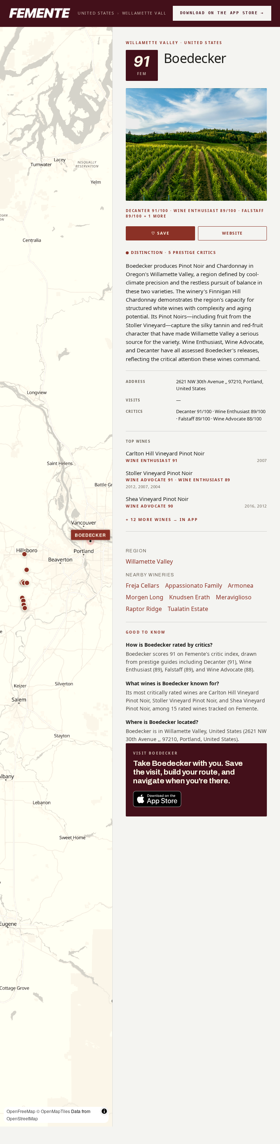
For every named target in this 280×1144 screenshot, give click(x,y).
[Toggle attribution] (104, 1111)
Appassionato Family (193, 585)
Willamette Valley (147, 13)
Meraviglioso (234, 597)
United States (96, 13)
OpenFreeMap (21, 1111)
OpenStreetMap (22, 1118)
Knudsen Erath (189, 597)
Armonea (240, 585)
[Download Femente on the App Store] (157, 799)
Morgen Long (144, 597)
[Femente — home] (39, 13)
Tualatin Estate (188, 609)
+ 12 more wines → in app (162, 519)
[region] (56, 577)
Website (232, 233)
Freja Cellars (142, 585)
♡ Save (160, 233)
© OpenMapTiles (53, 1111)
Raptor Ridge (144, 609)
